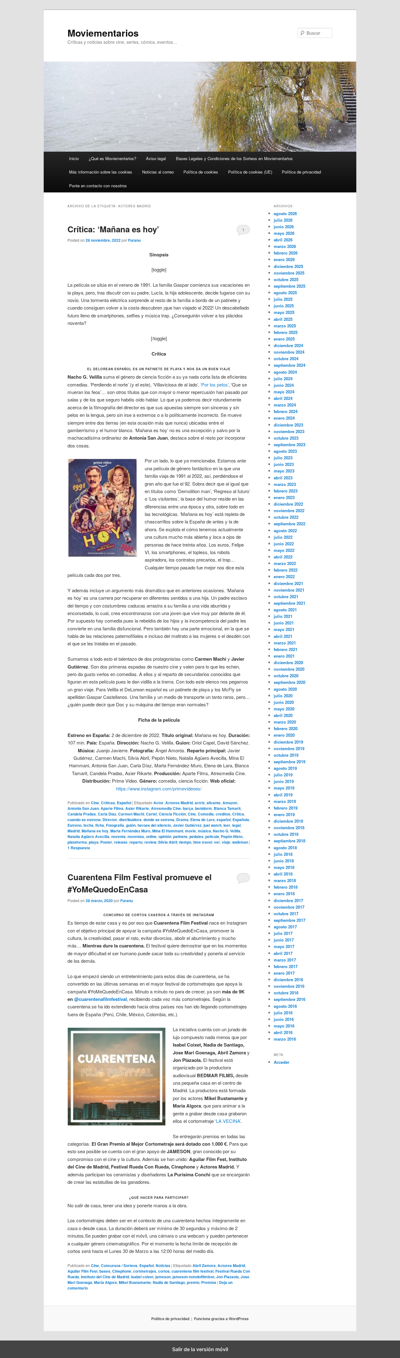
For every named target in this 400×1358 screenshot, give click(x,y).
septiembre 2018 (289, 841)
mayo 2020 (284, 709)
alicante (214, 802)
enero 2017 (284, 973)
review (150, 842)
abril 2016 (283, 1032)
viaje (226, 842)
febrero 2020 (286, 728)
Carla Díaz (107, 814)
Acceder (281, 1062)
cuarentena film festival (192, 1271)
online (151, 836)
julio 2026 (283, 220)
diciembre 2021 (288, 583)
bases (104, 1271)
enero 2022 (284, 576)
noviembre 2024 (289, 352)
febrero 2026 (286, 253)
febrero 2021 (286, 649)
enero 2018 (284, 893)
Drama (182, 819)
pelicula (212, 836)
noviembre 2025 (289, 273)
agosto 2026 (285, 213)
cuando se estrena (84, 819)
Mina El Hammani (167, 831)
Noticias (163, 1265)
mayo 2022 (284, 550)
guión (131, 825)
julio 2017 (283, 933)
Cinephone (121, 1271)
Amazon (229, 802)
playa (93, 842)
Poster (106, 842)
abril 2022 (283, 557)
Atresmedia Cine (166, 808)
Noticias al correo (158, 172)
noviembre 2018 (289, 827)
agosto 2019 (285, 768)
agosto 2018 (285, 848)
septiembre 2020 (289, 682)
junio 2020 (284, 702)
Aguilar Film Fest (83, 1271)
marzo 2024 (285, 405)
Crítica (238, 814)
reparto (135, 842)
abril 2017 (283, 953)
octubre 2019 (286, 755)
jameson (163, 1277)
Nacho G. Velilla (226, 831)
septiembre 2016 (289, 999)
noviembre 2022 (289, 510)
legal (236, 825)
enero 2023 (284, 497)
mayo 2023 (284, 471)
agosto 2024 (285, 372)
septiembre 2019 (289, 762)
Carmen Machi (131, 814)
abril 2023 (283, 478)
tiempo (185, 842)
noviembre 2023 (289, 431)
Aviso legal (156, 158)
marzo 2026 (285, 246)
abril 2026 (283, 240)
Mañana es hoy (95, 831)
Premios (208, 1282)
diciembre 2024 (288, 345)
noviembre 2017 (289, 907)
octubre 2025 (286, 279)
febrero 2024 (286, 411)
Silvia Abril (167, 842)
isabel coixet (142, 1277)
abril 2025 (283, 319)
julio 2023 (283, 458)
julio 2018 (283, 854)
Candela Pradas (82, 814)
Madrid (74, 831)
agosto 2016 (285, 1006)
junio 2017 (284, 940)
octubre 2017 (286, 913)
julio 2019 (283, 775)
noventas (136, 836)
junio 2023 (284, 464)
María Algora (105, 1282)
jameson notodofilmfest (193, 1277)
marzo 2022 (285, 563)
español (224, 819)
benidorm (203, 808)
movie (190, 831)
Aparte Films (112, 808)
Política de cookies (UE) (250, 172)
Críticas (108, 802)
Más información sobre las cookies (100, 172)
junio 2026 (284, 227)
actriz (200, 802)
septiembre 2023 (289, 444)
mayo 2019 (284, 788)
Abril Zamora (204, 1265)
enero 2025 (284, 339)
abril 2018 (283, 874)
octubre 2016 (286, 993)
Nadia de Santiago (169, 1282)
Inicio (74, 158)
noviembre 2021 (289, 590)
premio (193, 1282)
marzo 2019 (285, 801)
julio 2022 (283, 537)
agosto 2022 (285, 530)
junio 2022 (284, 544)
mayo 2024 (284, 392)
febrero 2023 (286, 491)
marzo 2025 (285, 326)
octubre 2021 (286, 596)
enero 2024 (284, 418)
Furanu (134, 240)
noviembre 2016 (289, 986)
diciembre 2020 (288, 662)
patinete (180, 836)
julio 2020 (283, 696)
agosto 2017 (285, 927)
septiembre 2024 (289, 365)
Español (124, 802)
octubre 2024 (286, 358)
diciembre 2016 (288, 979)
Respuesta (79, 848)
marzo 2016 (285, 1039)
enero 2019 (284, 814)
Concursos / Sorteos (119, 1265)
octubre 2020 (286, 676)
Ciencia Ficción (172, 814)
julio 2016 (283, 1013)
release (121, 842)
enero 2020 (284, 735)
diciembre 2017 (288, 900)
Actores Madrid (179, 802)
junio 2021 (284, 623)
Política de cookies (200, 172)
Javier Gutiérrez (187, 825)
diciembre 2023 (288, 425)
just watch (212, 825)
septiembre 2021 (289, 603)
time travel (202, 842)
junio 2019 (284, 781)
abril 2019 (283, 795)
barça (188, 808)
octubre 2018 (286, 834)
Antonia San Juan (83, 808)
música (204, 831)
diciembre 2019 (288, 742)
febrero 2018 (286, 887)
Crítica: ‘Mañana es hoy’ (113, 229)
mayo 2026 (284, 233)
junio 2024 (284, 385)
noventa (118, 836)
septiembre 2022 (289, 524)
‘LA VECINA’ (228, 1121)
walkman (240, 842)
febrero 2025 (286, 332)
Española (240, 819)
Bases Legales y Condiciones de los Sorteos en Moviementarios (234, 158)
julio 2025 (283, 299)
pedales (196, 836)
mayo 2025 (284, 312)
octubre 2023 (286, 438)
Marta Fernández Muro (130, 831)
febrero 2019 (286, 808)
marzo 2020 (285, 722)
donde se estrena (158, 819)
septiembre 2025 (289, 286)
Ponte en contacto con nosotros (98, 186)
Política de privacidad (301, 172)
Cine (95, 802)
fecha (88, 825)
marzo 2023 (285, 484)
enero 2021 (284, 656)
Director (109, 819)
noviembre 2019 (289, 748)
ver (217, 842)
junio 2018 (284, 861)
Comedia (206, 814)
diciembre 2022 (288, 504)
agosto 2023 (285, 451)
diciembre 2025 (288, 266)
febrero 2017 (286, 966)
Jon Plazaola (227, 1277)
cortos (164, 1271)
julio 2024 (283, 378)
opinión (164, 836)
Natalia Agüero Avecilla (88, 836)
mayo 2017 (284, 946)
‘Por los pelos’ (214, 384)
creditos (223, 814)
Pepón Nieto (231, 836)
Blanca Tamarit (227, 808)
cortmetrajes (144, 1271)
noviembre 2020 (289, 669)
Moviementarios (103, 32)
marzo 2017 (285, 960)
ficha (99, 825)
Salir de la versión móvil (200, 1349)
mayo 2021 (284, 629)
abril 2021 (283, 636)
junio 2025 (284, 306)
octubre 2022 (286, 517)
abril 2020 (283, 715)
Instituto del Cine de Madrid (105, 1277)
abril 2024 (283, 398)
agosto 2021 (285, 610)
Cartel (151, 814)
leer (226, 825)
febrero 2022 (286, 570)
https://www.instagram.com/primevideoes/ (159, 788)
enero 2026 (284, 259)
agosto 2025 (285, 292)
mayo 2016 (284, 1026)
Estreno (75, 825)
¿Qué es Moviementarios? (112, 158)
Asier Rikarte (137, 808)
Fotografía (115, 825)
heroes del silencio (154, 825)
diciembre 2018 (288, 821)
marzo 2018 (285, 880)
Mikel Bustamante (135, 1282)
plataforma (77, 842)
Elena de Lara (202, 819)
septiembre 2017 (289, 920)
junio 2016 (284, 1019)
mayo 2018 (284, 867)
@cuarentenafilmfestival (100, 999)
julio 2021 (283, 616)
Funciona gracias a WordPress (221, 1318)
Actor (158, 802)
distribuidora (130, 819)
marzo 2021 (285, 643)
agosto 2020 (285, 689)
